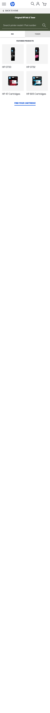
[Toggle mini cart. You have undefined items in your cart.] (44, 4)
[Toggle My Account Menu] (38, 3)
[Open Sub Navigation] (4, 4)
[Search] (32, 4)
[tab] (12, 34)
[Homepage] (12, 4)
